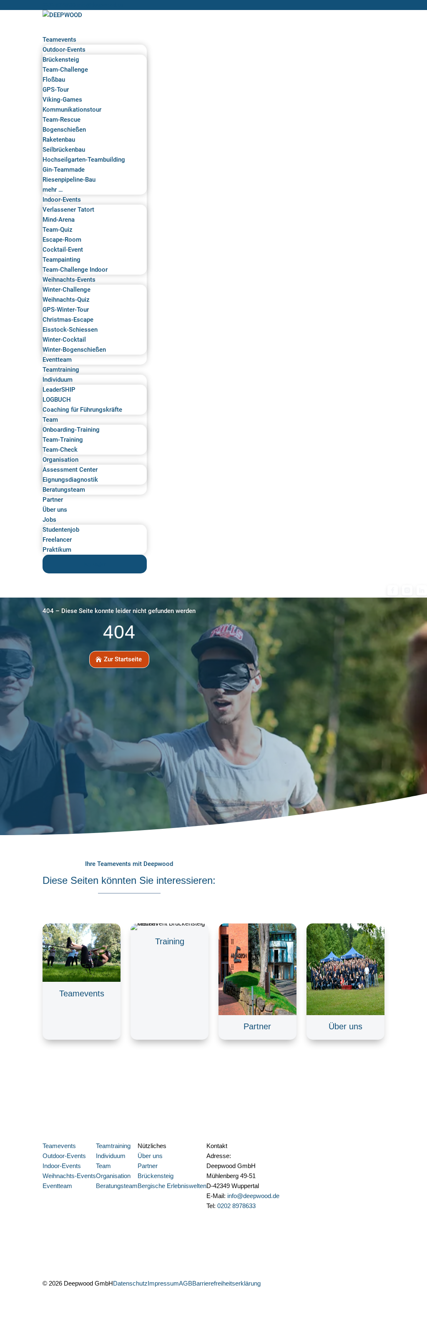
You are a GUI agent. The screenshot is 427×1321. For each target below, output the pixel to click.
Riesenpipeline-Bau (69, 179)
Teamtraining (61, 369)
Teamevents (59, 39)
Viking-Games (62, 99)
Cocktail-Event (63, 249)
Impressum (163, 1283)
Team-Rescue (61, 119)
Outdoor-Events (64, 49)
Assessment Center (70, 469)
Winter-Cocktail (64, 339)
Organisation (60, 459)
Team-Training (63, 439)
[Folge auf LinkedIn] (300, 1285)
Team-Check (60, 449)
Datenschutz (130, 1283)
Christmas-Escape (68, 319)
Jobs (49, 519)
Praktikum (57, 549)
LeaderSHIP (59, 389)
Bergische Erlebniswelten (172, 1185)
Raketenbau (59, 139)
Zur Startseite (123, 659)
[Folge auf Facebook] (284, 1285)
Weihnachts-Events (69, 279)
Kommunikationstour (72, 109)
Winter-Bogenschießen (74, 349)
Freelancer (57, 539)
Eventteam (57, 359)
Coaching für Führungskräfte (82, 409)
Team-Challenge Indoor (75, 269)
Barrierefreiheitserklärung (226, 1283)
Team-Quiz (58, 229)
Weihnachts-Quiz (66, 299)
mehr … (53, 189)
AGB (185, 1283)
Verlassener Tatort (68, 209)
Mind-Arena (59, 219)
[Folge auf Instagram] (267, 1285)
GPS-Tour (56, 89)
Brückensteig (61, 59)
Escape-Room (62, 239)
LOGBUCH (57, 399)
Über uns (55, 509)
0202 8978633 (59, 5)
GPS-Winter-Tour (66, 309)
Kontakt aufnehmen (243, 1219)
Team (50, 419)
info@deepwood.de (253, 1195)
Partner (53, 499)
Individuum (58, 379)
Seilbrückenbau (64, 149)
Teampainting (61, 259)
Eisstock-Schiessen (70, 329)
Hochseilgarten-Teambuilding (84, 159)
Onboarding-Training (71, 429)
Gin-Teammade (64, 169)
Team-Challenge (65, 69)
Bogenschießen (64, 129)
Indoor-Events (62, 199)
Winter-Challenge (66, 289)
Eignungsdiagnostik (70, 479)
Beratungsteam (64, 489)
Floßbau (54, 79)
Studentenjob (61, 529)
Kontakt (94, 564)
